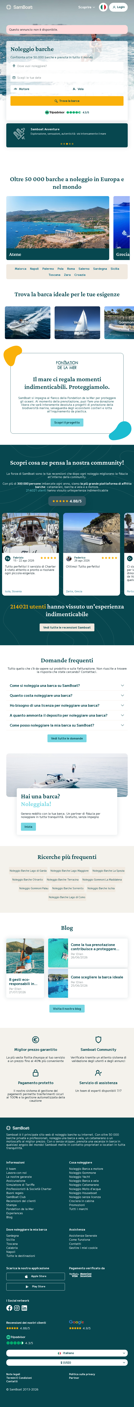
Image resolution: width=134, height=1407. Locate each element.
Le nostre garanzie (19, 1176)
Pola (61, 268)
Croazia (79, 275)
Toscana (54, 275)
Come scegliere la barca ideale (97, 976)
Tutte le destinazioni (20, 1255)
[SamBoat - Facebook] (9, 1308)
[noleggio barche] (19, 7)
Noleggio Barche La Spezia (108, 870)
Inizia (28, 826)
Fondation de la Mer (20, 1209)
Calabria (12, 1247)
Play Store (38, 1286)
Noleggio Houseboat (83, 1193)
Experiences (14, 1213)
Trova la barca (68, 101)
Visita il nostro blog (67, 1008)
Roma (71, 268)
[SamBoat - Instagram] (17, 1308)
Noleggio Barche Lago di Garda (28, 870)
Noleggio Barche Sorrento (68, 888)
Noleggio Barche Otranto (27, 879)
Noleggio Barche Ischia (101, 888)
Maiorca (20, 268)
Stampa (11, 1205)
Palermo (48, 268)
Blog (9, 1217)
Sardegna (100, 268)
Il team (11, 1168)
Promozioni (77, 1205)
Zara (67, 275)
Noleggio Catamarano (84, 1184)
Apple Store (38, 1276)
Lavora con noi (16, 1172)
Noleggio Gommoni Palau (33, 888)
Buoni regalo (14, 1193)
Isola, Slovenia (13, 591)
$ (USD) (66, 1362)
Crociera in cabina (81, 1201)
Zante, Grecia (74, 591)
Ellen (17, 989)
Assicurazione (15, 1180)
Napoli (34, 268)
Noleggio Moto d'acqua (85, 1189)
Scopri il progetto (67, 422)
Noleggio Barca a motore (86, 1168)
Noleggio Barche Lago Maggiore (70, 870)
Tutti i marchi (78, 1209)
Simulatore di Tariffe (20, 1184)
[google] (76, 1322)
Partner (74, 1377)
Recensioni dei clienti (21, 1201)
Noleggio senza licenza (85, 1197)
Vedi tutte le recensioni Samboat (67, 627)
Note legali (13, 1374)
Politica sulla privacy (82, 1374)
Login (120, 7)
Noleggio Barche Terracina (63, 879)
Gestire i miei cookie (83, 1247)
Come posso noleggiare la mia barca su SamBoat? (52, 725)
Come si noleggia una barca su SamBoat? (45, 685)
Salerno (84, 268)
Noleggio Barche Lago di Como (67, 897)
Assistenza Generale (83, 1235)
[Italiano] (103, 7)
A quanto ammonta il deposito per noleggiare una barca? (58, 715)
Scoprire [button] (84, 7)
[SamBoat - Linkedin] (24, 1308)
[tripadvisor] (16, 1337)
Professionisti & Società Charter (28, 1189)
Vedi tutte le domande (67, 738)
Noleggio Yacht (79, 1176)
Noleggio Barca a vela (84, 1180)
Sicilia (115, 268)
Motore (24, 89)
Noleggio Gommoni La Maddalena (102, 879)
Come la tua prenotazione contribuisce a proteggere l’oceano (93, 948)
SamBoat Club (16, 1197)
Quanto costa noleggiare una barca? (41, 695)
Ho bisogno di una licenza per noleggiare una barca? (54, 705)
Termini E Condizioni (19, 1377)
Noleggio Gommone (82, 1172)
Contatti (75, 1243)
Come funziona (79, 1239)
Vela (81, 89)
